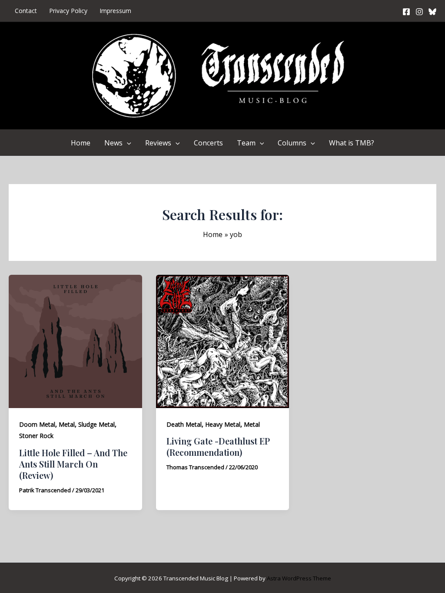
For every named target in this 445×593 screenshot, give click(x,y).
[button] (127, 143)
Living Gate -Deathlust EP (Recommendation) (217, 446)
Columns (292, 143)
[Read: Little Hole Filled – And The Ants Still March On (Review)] (75, 341)
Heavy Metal (222, 424)
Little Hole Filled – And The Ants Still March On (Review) (73, 464)
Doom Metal (37, 424)
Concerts (208, 143)
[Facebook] (406, 12)
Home (80, 143)
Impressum (115, 11)
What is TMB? (351, 143)
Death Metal (184, 424)
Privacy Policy (68, 11)
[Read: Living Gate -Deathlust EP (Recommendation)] (222, 341)
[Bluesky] (432, 12)
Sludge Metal (96, 424)
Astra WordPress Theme (299, 578)
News (113, 143)
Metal (67, 424)
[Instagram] (419, 12)
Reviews (158, 143)
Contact (26, 11)
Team (246, 143)
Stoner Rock (36, 436)
